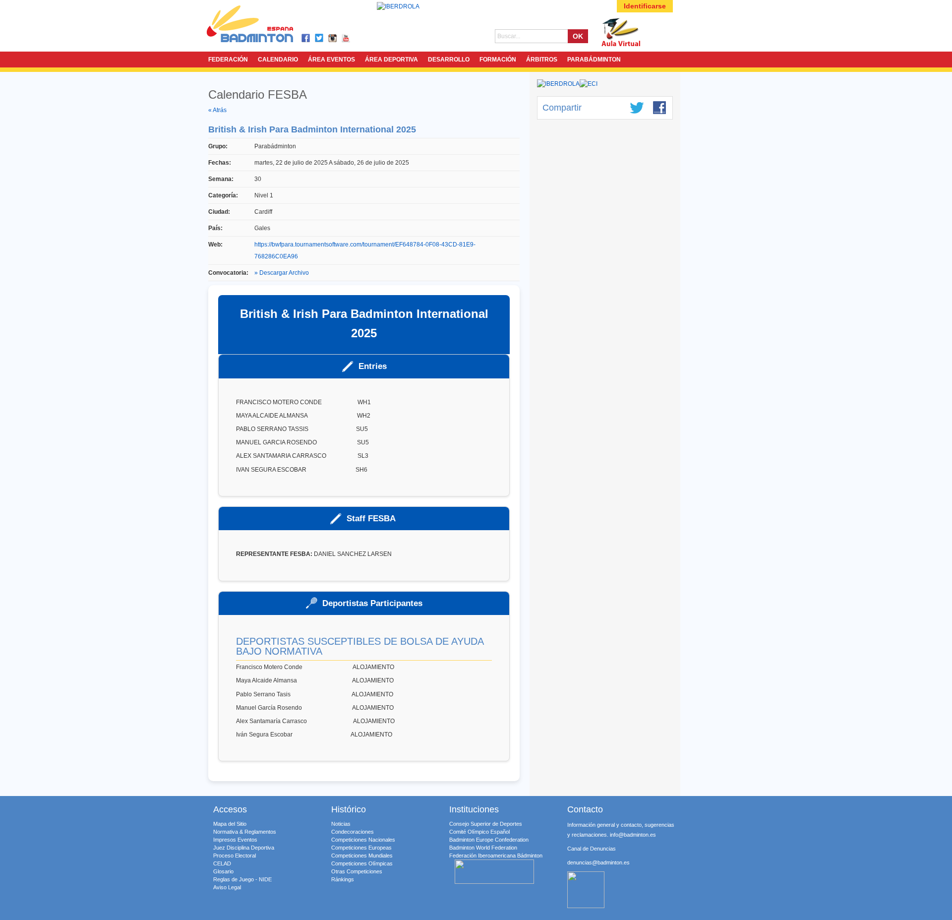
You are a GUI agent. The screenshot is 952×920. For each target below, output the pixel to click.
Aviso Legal (227, 887)
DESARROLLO (449, 59)
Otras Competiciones (356, 871)
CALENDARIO (278, 59)
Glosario (223, 871)
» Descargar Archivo (281, 272)
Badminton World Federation (483, 848)
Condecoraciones (352, 832)
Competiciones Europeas (361, 848)
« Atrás (217, 110)
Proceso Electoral (234, 856)
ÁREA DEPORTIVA (391, 59)
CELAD (222, 863)
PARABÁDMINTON (594, 59)
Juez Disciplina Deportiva (243, 848)
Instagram (333, 38)
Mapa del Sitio (229, 824)
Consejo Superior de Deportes (485, 824)
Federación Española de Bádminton (262, 25)
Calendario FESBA (257, 94)
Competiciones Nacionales (363, 840)
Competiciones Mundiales (362, 856)
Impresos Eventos (235, 840)
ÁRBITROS (541, 59)
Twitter (319, 38)
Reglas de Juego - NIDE (242, 879)
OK (578, 36)
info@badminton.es (633, 835)
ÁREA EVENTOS (331, 59)
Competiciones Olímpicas (362, 863)
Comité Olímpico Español (479, 832)
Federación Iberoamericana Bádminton (495, 856)
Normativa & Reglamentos (244, 832)
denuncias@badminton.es (598, 862)
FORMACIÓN (497, 59)
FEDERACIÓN (228, 59)
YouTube (346, 38)
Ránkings (342, 879)
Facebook (306, 38)
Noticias (341, 824)
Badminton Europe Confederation (489, 840)
